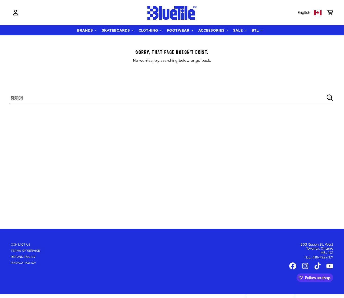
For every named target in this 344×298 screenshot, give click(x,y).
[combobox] (172, 97)
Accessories (212, 30)
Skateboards (116, 30)
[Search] (330, 98)
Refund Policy (23, 256)
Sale (238, 30)
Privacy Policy (23, 263)
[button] (330, 13)
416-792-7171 (322, 257)
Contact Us (20, 244)
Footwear (178, 30)
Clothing (149, 30)
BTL (256, 30)
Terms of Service (25, 250)
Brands (85, 30)
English (303, 13)
